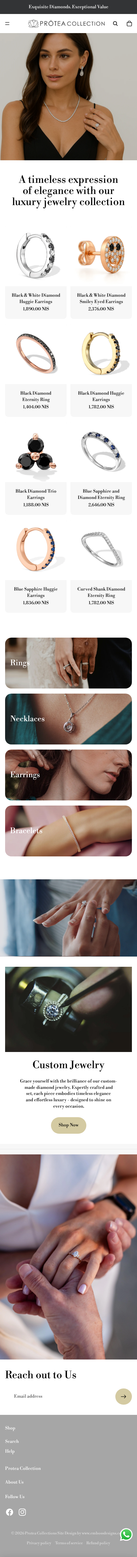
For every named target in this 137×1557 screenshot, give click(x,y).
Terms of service (69, 1543)
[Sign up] (123, 1396)
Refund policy (98, 1543)
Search (12, 1441)
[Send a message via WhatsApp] (126, 1534)
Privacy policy (39, 1543)
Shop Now (69, 1125)
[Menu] (7, 23)
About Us (14, 1482)
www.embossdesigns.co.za (104, 1533)
